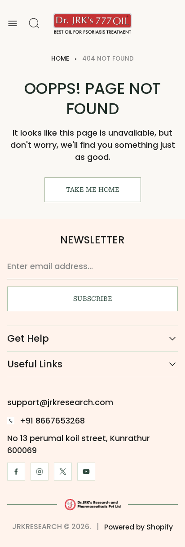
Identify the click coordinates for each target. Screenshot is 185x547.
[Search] (34, 23)
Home (60, 58)
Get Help (28, 338)
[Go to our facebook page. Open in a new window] (16, 472)
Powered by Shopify (138, 527)
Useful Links (34, 364)
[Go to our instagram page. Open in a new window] (39, 472)
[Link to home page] (92, 504)
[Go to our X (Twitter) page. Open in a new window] (63, 472)
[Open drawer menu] (12, 23)
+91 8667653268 (52, 420)
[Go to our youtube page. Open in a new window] (86, 472)
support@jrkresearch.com (60, 402)
